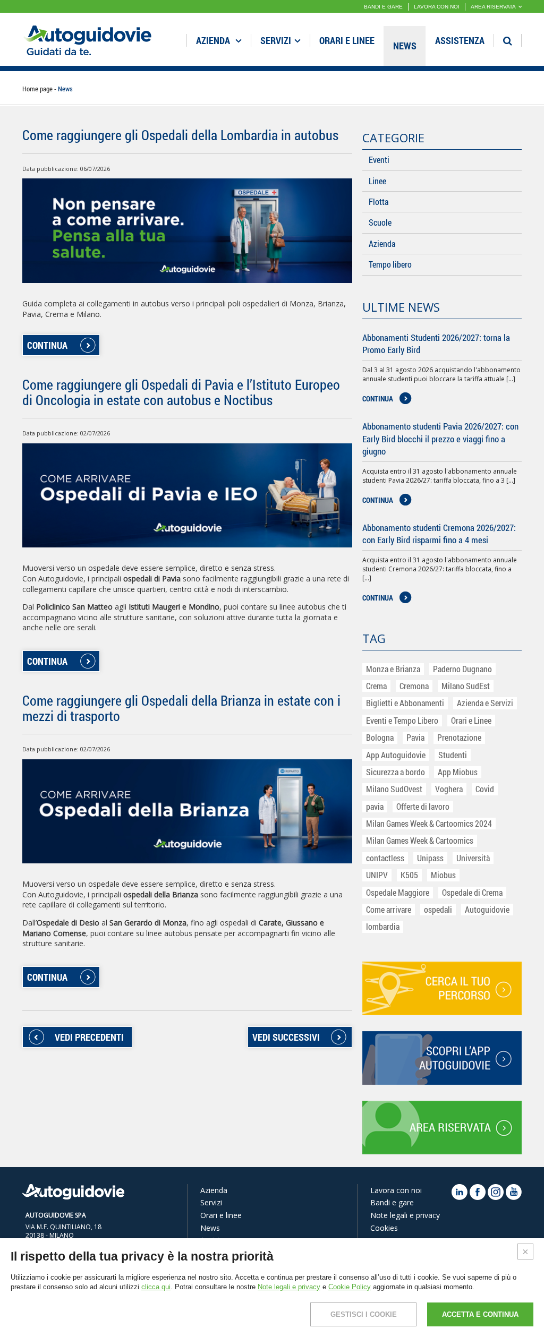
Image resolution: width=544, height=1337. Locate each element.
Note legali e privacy (405, 1215)
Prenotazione (459, 737)
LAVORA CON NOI (437, 7)
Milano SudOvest (394, 788)
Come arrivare (388, 909)
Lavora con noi (396, 1190)
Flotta (378, 201)
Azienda (214, 40)
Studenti (452, 754)
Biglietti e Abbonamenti (405, 702)
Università (473, 857)
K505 (409, 874)
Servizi (275, 40)
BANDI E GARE (383, 7)
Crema (376, 685)
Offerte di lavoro (422, 806)
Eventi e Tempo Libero (402, 720)
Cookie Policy (349, 1287)
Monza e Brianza (393, 668)
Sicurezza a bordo (395, 771)
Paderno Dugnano (462, 668)
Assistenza (459, 40)
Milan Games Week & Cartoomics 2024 (429, 823)
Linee (377, 180)
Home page (37, 88)
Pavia (415, 737)
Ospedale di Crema (472, 892)
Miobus (443, 874)
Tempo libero (390, 264)
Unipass (430, 857)
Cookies (384, 1228)
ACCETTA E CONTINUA (480, 1314)
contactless (385, 857)
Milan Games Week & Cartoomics (419, 840)
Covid (484, 788)
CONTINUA (47, 345)
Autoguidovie (487, 909)
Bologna (380, 737)
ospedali (438, 909)
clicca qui (156, 1287)
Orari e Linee (471, 720)
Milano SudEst (465, 685)
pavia (375, 806)
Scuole (380, 222)
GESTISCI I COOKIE (363, 1314)
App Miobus (458, 771)
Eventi (379, 159)
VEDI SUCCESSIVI (286, 1037)
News (404, 45)
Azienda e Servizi (485, 702)
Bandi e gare (392, 1202)
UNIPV (377, 874)
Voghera (449, 788)
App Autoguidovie (396, 754)
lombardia (383, 926)
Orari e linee (347, 40)
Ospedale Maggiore (397, 892)
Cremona (414, 685)
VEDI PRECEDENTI (89, 1037)
